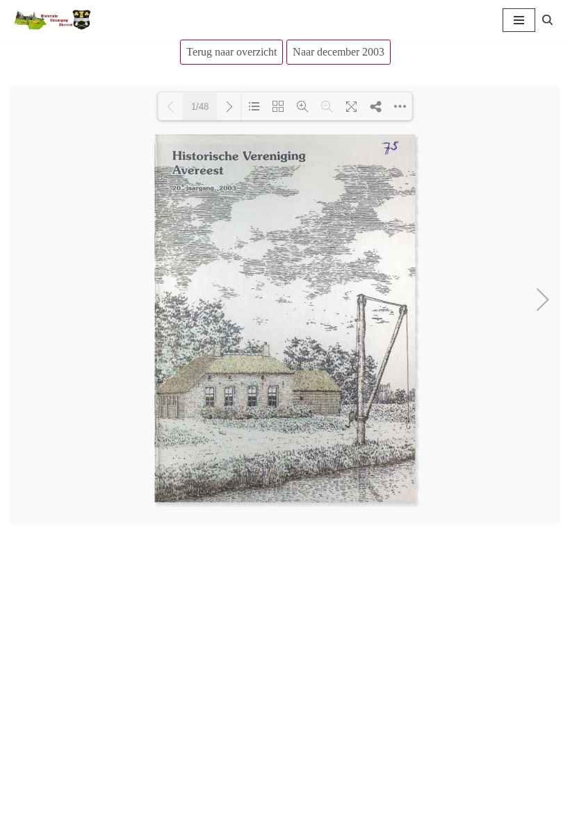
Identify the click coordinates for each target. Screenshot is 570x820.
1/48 (200, 106)
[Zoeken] (547, 20)
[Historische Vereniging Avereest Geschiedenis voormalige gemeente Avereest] (52, 20)
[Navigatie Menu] (519, 20)
